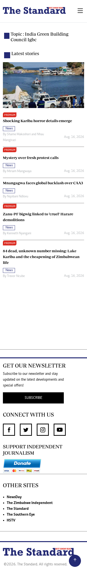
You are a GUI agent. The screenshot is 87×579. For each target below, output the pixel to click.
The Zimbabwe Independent (30, 503)
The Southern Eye (21, 515)
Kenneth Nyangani (19, 233)
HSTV (11, 520)
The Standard (18, 509)
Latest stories (25, 53)
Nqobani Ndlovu (17, 196)
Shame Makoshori (19, 134)
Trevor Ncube (16, 276)
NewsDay (14, 497)
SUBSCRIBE (33, 398)
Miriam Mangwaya (19, 171)
